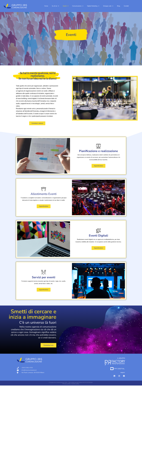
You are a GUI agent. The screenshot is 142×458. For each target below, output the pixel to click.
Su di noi (54, 6)
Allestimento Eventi (44, 194)
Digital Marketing (92, 6)
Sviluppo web (107, 6)
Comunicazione (76, 6)
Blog (118, 6)
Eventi (65, 6)
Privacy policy (66, 383)
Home (46, 6)
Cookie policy (75, 383)
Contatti (126, 6)
